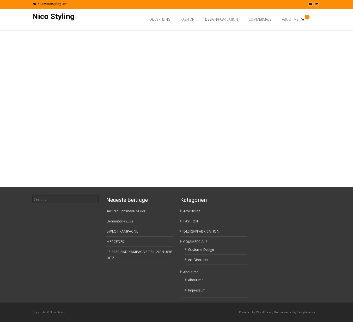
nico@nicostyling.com (52, 4)
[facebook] (310, 5)
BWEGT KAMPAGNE (122, 231)
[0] (303, 19)
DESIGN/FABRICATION (221, 19)
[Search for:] (316, 20)
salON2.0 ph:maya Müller (125, 211)
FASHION (188, 19)
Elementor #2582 (119, 221)
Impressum (197, 290)
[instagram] (316, 5)
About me (290, 19)
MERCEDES (115, 241)
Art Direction (198, 259)
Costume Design (201, 249)
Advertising (160, 19)
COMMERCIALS (260, 19)
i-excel (288, 312)
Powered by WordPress (255, 312)
